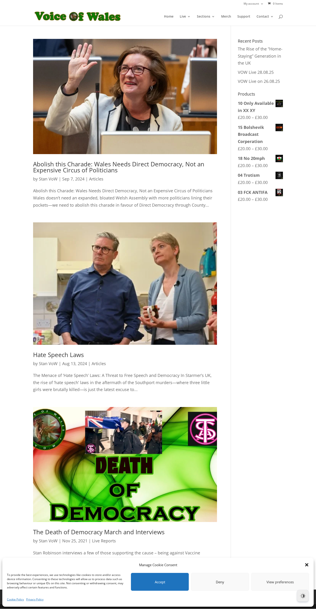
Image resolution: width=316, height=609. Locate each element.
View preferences (280, 582)
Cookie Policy (15, 599)
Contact (263, 17)
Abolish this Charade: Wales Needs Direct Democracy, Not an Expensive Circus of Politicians (118, 167)
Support (243, 17)
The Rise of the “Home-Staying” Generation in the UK (260, 56)
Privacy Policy (34, 599)
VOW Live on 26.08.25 (259, 81)
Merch (226, 17)
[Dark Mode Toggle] (303, 596)
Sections (203, 17)
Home (168, 17)
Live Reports (104, 541)
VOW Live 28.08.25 (256, 72)
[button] (306, 564)
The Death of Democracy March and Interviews (98, 532)
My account (251, 4)
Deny (220, 582)
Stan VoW (48, 179)
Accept (160, 582)
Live (183, 17)
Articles (96, 179)
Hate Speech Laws (58, 355)
